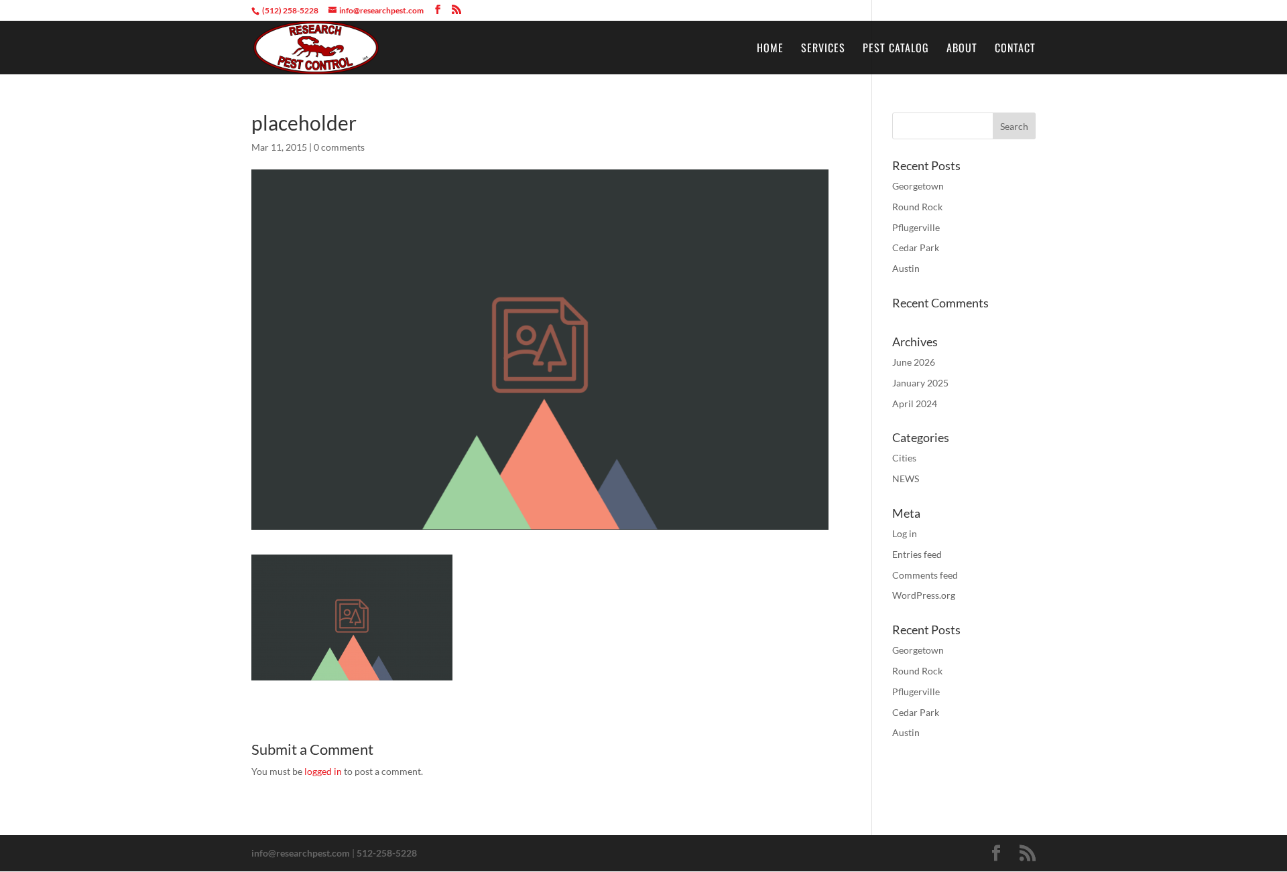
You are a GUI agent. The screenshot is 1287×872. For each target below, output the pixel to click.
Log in (904, 533)
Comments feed (925, 575)
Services (823, 49)
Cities (904, 457)
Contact (1015, 49)
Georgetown (918, 186)
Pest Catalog (896, 49)
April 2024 (914, 403)
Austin (906, 268)
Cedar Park (915, 247)
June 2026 (913, 362)
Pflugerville (916, 227)
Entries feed (917, 554)
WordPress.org (923, 595)
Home (770, 49)
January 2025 (920, 382)
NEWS (905, 478)
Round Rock (917, 206)
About (961, 49)
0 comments (339, 147)
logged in (323, 771)
